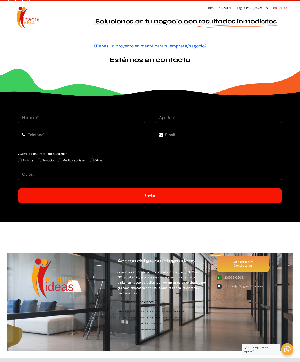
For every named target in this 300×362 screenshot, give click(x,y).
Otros (98, 160)
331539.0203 (233, 277)
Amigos (27, 160)
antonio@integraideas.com (243, 286)
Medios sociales (74, 160)
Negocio (48, 160)
